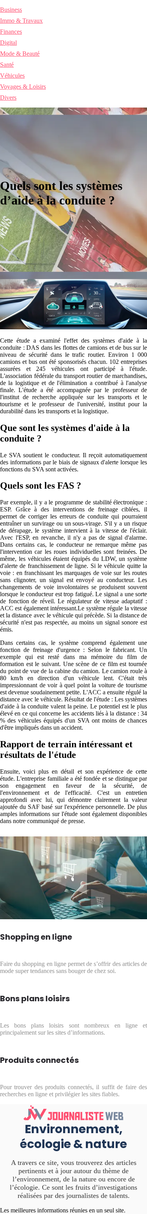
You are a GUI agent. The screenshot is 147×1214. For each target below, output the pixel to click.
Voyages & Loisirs (23, 86)
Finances (11, 31)
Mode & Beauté (20, 53)
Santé (7, 64)
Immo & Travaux (21, 20)
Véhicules (12, 75)
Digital (8, 42)
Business (11, 9)
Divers (8, 97)
